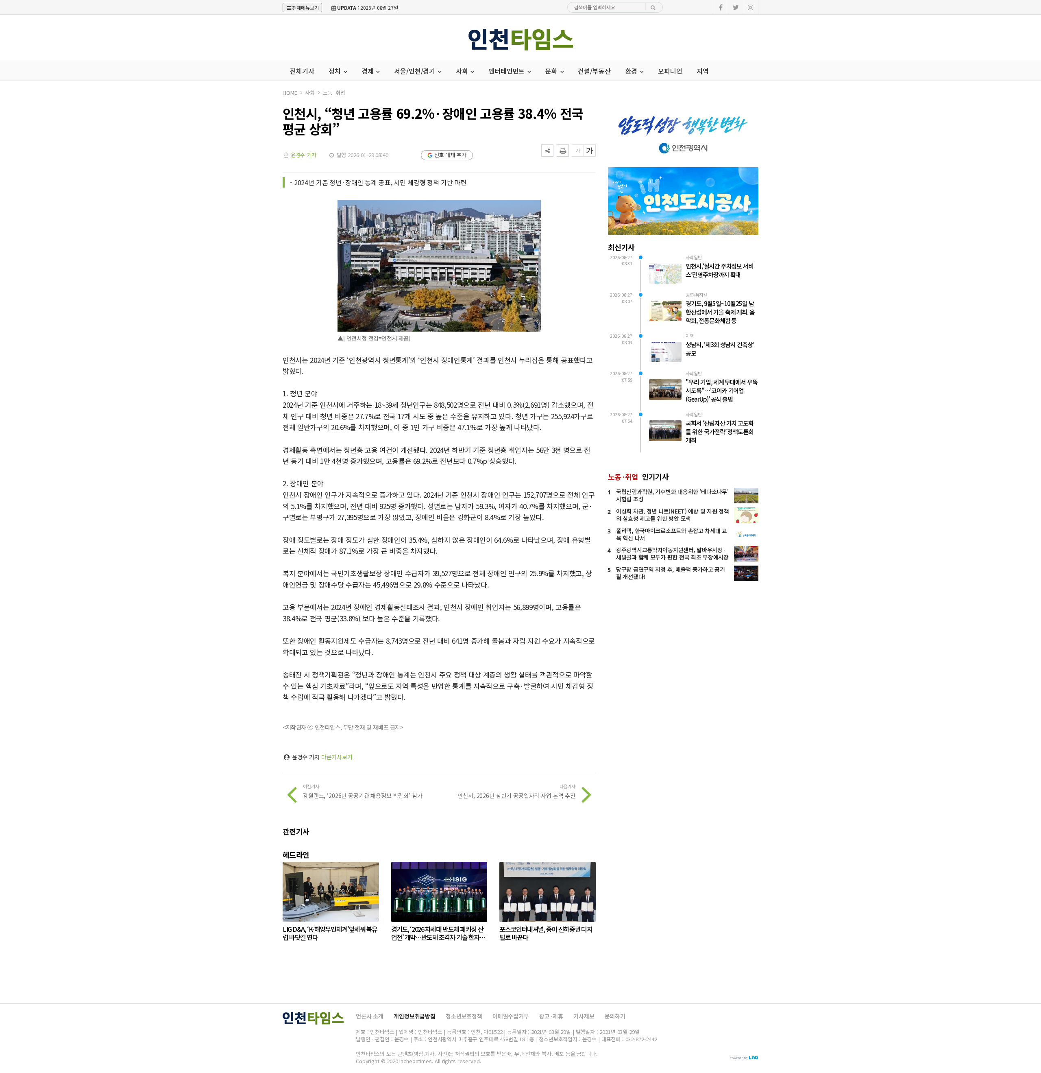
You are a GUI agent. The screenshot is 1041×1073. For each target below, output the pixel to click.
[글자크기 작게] (578, 150)
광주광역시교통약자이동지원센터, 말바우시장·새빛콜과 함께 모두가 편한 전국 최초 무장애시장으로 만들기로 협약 (672, 557)
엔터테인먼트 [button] (507, 71)
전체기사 (302, 71)
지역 (703, 71)
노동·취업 (334, 92)
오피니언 (670, 71)
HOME (290, 92)
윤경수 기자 (303, 155)
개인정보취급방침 (415, 1016)
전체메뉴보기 (305, 7)
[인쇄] (563, 150)
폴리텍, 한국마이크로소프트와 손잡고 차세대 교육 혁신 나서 (671, 534)
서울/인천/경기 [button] (415, 71)
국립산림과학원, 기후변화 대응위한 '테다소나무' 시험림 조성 (672, 495)
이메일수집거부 (510, 1016)
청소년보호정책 (464, 1016)
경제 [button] (368, 71)
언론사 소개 (369, 1016)
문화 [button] (552, 71)
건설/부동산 (594, 71)
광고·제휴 (551, 1016)
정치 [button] (335, 71)
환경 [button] (632, 71)
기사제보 (583, 1016)
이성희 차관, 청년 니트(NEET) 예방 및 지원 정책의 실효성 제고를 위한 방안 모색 (672, 514)
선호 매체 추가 (450, 155)
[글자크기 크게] (590, 150)
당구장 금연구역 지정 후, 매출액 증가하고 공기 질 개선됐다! (670, 573)
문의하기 (615, 1016)
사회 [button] (463, 71)
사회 (310, 92)
